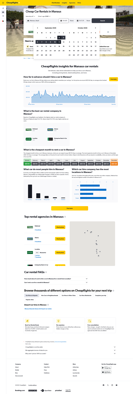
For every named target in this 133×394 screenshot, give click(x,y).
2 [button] (50, 37)
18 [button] (59, 46)
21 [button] (42, 50)
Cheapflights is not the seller (34, 347)
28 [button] (42, 55)
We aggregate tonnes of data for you (36, 350)
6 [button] (37, 42)
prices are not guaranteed (60, 341)
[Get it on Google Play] (106, 367)
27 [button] (37, 55)
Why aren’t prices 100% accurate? (35, 353)
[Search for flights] (3, 8)
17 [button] (55, 46)
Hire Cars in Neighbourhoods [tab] (49, 295)
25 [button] (59, 50)
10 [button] (55, 42)
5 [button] (63, 37)
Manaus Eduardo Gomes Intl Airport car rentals (38, 308)
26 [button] (63, 50)
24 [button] (55, 50)
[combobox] (30, 16)
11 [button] (59, 42)
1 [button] (46, 37)
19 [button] (63, 46)
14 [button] (42, 46)
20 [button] (37, 50)
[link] (113, 79)
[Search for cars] (3, 12)
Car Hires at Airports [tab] (31, 295)
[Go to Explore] (3, 16)
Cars (25, 58)
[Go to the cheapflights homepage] (13, 3)
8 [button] (46, 42)
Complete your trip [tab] (100, 295)
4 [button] (59, 37)
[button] (3, 3)
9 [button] (50, 42)
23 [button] (50, 50)
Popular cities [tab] (30, 299)
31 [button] (95, 55)
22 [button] (46, 50)
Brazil (29, 58)
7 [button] (41, 42)
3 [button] (54, 37)
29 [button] (46, 55)
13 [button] (37, 46)
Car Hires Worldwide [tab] (85, 295)
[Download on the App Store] (106, 372)
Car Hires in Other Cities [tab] (69, 295)
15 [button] (46, 46)
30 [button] (50, 55)
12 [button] (63, 42)
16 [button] (50, 46)
